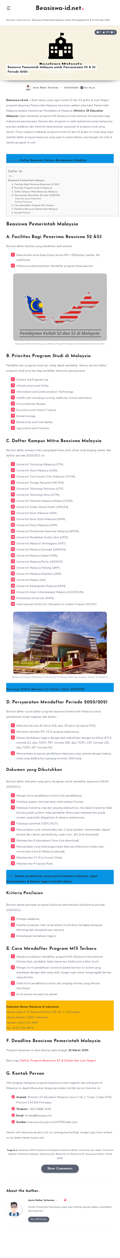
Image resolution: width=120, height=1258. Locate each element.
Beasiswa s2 (63, 1153)
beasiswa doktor (69, 1150)
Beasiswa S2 (23, 20)
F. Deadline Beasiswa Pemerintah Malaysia (35, 208)
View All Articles (38, 1219)
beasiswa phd (47, 1153)
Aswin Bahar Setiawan (41, 1200)
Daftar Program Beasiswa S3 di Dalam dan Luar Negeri (58, 1060)
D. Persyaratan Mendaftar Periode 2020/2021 (36, 195)
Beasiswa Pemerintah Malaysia (26, 180)
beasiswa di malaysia (47, 1150)
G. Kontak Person (21, 212)
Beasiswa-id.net (58, 8)
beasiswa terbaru (95, 1153)
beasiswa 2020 (27, 1150)
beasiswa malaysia (28, 1153)
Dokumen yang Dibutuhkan (28, 198)
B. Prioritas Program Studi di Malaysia (32, 187)
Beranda (10, 20)
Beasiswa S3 (78, 1153)
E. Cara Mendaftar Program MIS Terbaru (33, 205)
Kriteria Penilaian (23, 201)
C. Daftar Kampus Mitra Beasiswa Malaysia (34, 191)
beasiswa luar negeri (90, 1150)
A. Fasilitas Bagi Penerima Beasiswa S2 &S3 (35, 184)
